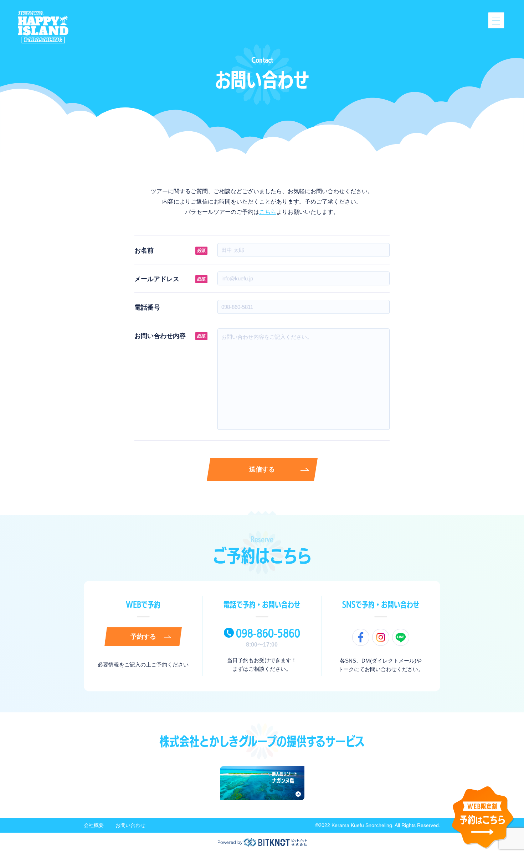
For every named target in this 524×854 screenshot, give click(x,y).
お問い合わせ (130, 825)
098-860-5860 (268, 633)
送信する (262, 469)
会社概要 (94, 825)
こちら (267, 212)
